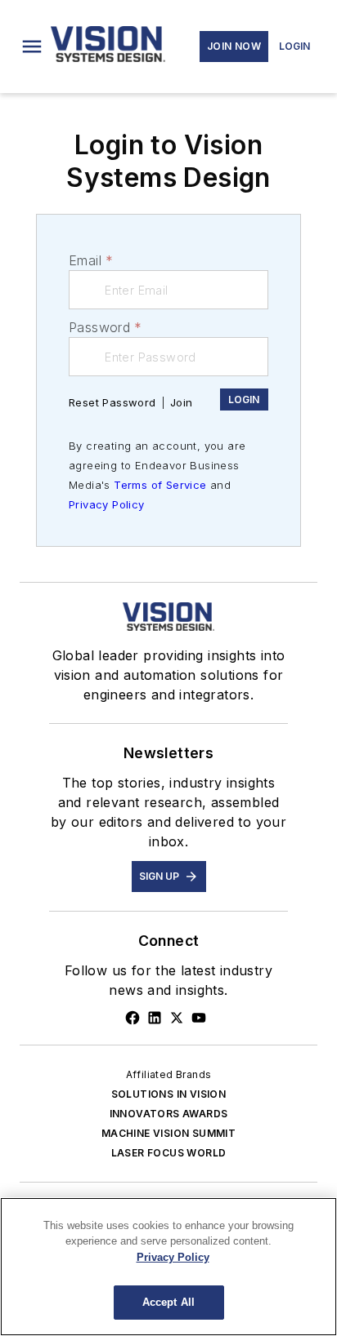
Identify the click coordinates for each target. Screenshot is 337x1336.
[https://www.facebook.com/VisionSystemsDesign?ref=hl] (132, 1018)
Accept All (168, 1302)
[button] (32, 46)
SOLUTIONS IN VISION (169, 1094)
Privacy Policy (107, 504)
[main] (168, 1266)
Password (105, 327)
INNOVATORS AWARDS (169, 1113)
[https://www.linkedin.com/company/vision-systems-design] (154, 1018)
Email (91, 260)
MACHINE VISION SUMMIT (168, 1133)
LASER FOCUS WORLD (169, 1153)
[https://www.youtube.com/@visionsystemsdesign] (199, 1018)
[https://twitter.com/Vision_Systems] (176, 1018)
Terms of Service (160, 484)
